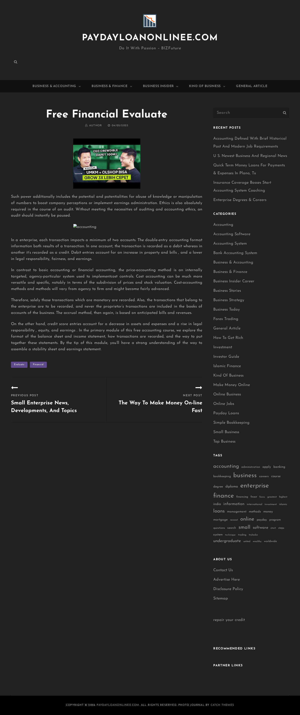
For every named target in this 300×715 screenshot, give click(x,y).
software (260, 528)
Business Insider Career (233, 281)
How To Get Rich (228, 338)
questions (219, 528)
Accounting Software (231, 234)
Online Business (227, 395)
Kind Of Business (205, 86)
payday (262, 519)
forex (262, 497)
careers (264, 476)
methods (255, 511)
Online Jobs (223, 404)
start (273, 528)
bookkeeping (222, 476)
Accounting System (230, 244)
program (275, 519)
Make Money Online (231, 385)
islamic (283, 504)
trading (242, 535)
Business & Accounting (54, 86)
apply (266, 467)
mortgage (220, 519)
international (254, 504)
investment (271, 504)
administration (250, 467)
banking (279, 467)
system (218, 534)
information (233, 504)
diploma (231, 486)
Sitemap (220, 599)
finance (223, 496)
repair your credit (229, 620)
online (247, 519)
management (236, 511)
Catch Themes (222, 705)
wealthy (257, 541)
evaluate (19, 364)
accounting (226, 466)
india (217, 504)
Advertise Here (226, 580)
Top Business (224, 442)
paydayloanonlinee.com (150, 38)
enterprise (254, 486)
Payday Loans (226, 413)
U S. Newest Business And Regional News (250, 156)
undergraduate (227, 541)
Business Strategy (228, 300)
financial (38, 364)
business (245, 476)
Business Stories (227, 291)
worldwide (270, 541)
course (276, 476)
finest (254, 497)
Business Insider (158, 86)
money (268, 511)
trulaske (253, 535)
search (231, 527)
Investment (222, 347)
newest (234, 520)
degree (218, 486)
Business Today (226, 310)
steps (281, 528)
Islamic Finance (227, 366)
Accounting (223, 225)
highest (283, 497)
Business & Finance (110, 86)
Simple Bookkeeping (231, 423)
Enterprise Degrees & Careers (239, 200)
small (244, 527)
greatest (272, 497)
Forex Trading (225, 319)
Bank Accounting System (235, 253)
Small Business (226, 432)
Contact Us (223, 570)
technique (230, 535)
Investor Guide (226, 357)
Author (95, 125)
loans (219, 511)
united (246, 541)
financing (242, 496)
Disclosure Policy (228, 589)
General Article (251, 86)
